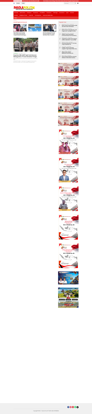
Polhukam (29, 12)
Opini (67, 12)
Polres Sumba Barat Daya (27, 58)
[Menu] (14, 3)
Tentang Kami (38, 15)
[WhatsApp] (75, 407)
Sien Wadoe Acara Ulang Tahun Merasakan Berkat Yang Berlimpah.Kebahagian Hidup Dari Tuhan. (49, 0)
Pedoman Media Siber (48, 15)
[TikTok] (78, 407)
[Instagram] (71, 407)
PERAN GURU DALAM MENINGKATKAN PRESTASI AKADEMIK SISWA (67, 53)
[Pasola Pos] (24, 8)
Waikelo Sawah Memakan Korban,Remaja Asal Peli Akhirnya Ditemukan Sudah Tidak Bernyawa (69, 35)
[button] (75, 3)
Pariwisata (49, 12)
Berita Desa (22, 12)
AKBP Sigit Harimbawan (17, 58)
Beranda (16, 12)
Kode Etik (31, 15)
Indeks (23, 3)
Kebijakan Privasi (23, 15)
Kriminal (72, 12)
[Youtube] (73, 407)
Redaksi (18, 3)
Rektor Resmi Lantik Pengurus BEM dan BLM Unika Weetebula (69, 26)
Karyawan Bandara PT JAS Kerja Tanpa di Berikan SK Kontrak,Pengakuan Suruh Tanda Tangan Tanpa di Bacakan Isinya (69, 44)
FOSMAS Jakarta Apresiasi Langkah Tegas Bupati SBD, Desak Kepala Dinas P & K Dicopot (69, 48)
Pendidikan (42, 12)
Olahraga (55, 12)
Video (15, 18)
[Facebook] (68, 407)
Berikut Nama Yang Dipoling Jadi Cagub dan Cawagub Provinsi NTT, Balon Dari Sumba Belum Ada (69, 30)
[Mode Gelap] (78, 3)
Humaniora (61, 12)
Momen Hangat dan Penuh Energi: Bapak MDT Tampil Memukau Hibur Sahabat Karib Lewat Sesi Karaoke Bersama (34, 34)
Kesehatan (35, 12)
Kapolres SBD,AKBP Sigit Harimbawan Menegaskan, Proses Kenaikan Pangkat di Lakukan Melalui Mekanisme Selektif (25, 56)
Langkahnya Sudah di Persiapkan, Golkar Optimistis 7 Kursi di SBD (69, 39)
